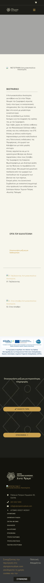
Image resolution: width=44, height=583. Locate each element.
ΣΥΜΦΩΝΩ (22, 579)
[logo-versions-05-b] (12, 8)
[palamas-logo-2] (20, 473)
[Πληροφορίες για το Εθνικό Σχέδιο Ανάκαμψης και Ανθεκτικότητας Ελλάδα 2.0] (22, 343)
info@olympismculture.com (21, 506)
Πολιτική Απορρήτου (35, 561)
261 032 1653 (15, 502)
